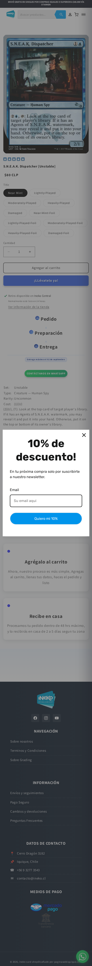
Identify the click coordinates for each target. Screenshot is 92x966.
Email (14, 490)
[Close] (84, 435)
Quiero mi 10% (46, 518)
